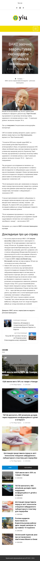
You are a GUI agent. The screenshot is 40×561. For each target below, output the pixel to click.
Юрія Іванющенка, (26, 135)
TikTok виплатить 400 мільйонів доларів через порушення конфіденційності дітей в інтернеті (20, 417)
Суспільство (20, 39)
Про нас (20, 3)
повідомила (11, 125)
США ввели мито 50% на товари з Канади (20, 381)
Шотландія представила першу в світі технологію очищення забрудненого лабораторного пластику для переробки (20, 455)
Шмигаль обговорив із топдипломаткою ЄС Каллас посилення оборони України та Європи (24, 325)
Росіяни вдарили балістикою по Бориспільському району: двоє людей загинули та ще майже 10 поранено (25, 523)
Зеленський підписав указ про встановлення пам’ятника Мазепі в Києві (26, 537)
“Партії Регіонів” (31, 113)
